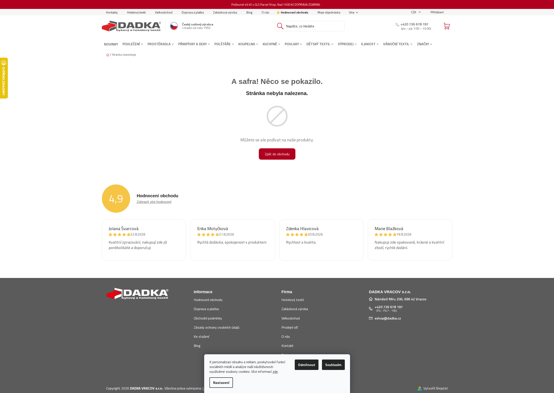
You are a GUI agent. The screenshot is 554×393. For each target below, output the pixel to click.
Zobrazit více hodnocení (154, 201)
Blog (249, 12)
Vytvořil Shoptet (435, 388)
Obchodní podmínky (208, 318)
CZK (414, 12)
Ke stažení (201, 336)
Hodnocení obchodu (294, 12)
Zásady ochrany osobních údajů (216, 327)
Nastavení (221, 382)
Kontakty (112, 12)
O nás (265, 12)
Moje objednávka (329, 12)
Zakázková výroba (225, 12)
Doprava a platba (193, 12)
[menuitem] (111, 44)
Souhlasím (333, 364)
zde (275, 371)
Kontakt (287, 345)
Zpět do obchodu (277, 154)
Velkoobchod (163, 12)
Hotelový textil (136, 12)
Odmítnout (306, 364)
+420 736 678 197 (414, 24)
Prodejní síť (289, 327)
